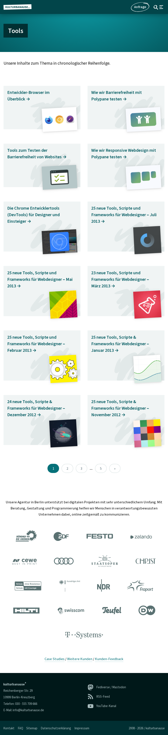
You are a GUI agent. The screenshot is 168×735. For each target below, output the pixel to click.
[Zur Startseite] (19, 6)
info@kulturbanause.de (28, 710)
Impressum (81, 728)
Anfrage (140, 7)
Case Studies (55, 659)
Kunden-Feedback (109, 659)
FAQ (20, 728)
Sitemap (31, 728)
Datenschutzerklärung (56, 728)
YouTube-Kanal (106, 706)
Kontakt (8, 728)
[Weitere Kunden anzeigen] (84, 586)
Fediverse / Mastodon (111, 687)
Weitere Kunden (79, 659)
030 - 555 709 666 (26, 704)
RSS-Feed (103, 696)
